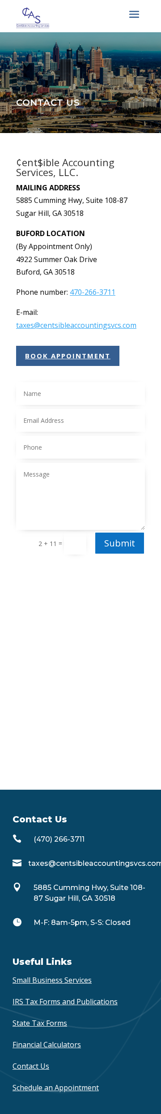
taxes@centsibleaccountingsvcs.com (76, 325)
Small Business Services (52, 980)
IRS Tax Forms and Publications (65, 1001)
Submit (119, 543)
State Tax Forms (40, 1023)
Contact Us (31, 1066)
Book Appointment (67, 355)
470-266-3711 (92, 292)
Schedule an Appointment (56, 1087)
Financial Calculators (47, 1044)
